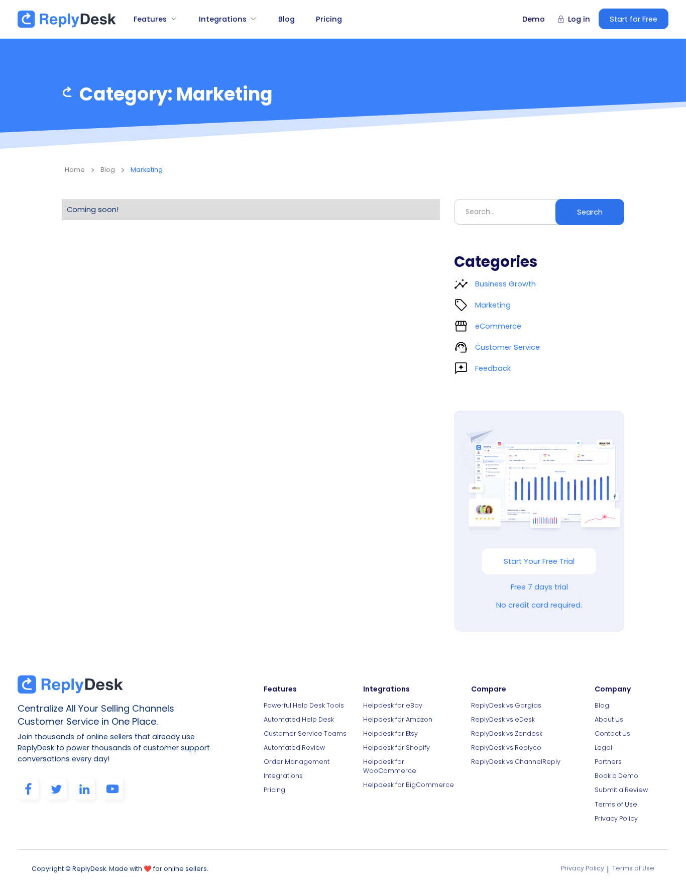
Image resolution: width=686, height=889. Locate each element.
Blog (286, 19)
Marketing (147, 169)
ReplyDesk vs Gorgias (506, 705)
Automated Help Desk (299, 719)
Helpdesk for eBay (392, 705)
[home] (67, 19)
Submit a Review (621, 789)
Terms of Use (616, 804)
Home (75, 169)
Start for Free (633, 19)
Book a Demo (616, 775)
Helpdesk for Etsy (390, 733)
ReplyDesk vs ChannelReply (515, 761)
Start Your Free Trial (539, 561)
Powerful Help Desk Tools (304, 705)
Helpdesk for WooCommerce (389, 766)
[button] (151, 19)
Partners (608, 761)
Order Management (296, 761)
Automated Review (294, 747)
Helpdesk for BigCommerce (408, 784)
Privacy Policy (616, 818)
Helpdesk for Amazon (397, 719)
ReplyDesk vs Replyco (506, 747)
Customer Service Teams (305, 733)
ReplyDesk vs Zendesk (506, 733)
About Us (609, 719)
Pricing (329, 19)
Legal (603, 747)
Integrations (283, 775)
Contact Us (612, 733)
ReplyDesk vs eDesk (503, 719)
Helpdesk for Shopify (396, 747)
